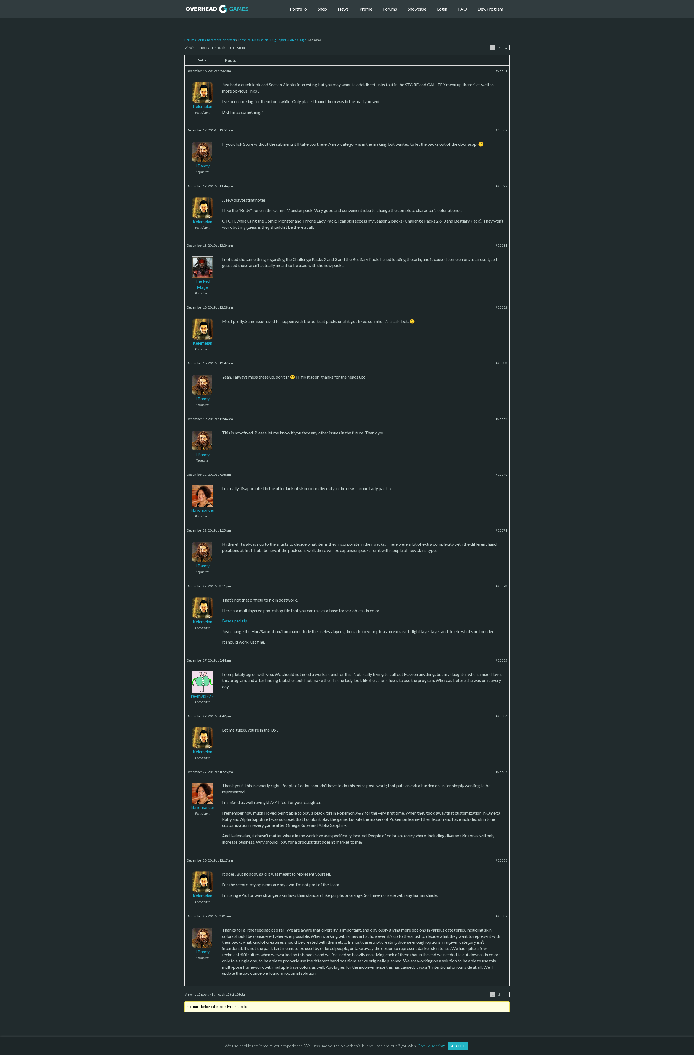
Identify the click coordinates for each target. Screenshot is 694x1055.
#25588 (501, 860)
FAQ (462, 8)
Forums (390, 8)
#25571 (501, 530)
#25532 (501, 307)
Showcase (417, 8)
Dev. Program (490, 8)
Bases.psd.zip (234, 620)
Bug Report (278, 40)
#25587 (501, 772)
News (343, 8)
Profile (365, 8)
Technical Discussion (253, 40)
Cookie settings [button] (431, 1045)
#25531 (501, 245)
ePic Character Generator (217, 40)
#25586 (501, 716)
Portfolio (298, 8)
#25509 (501, 130)
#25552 (501, 419)
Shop (322, 8)
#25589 (501, 916)
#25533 (501, 363)
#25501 (501, 71)
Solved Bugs (297, 40)
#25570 (501, 474)
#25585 (501, 660)
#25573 (501, 586)
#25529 (501, 186)
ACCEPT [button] (458, 1046)
